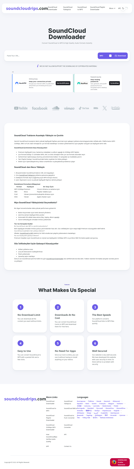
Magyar (111, 403)
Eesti (87, 403)
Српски (122, 415)
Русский (99, 408)
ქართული (99, 415)
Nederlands (106, 406)
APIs (119, 8)
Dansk (99, 401)
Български (81, 401)
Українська (106, 411)
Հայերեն (104, 413)
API (65, 434)
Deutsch (107, 401)
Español (80, 403)
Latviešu (96, 406)
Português (81, 408)
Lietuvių (87, 406)
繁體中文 (89, 411)
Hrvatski (113, 415)
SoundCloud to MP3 (26, 233)
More (111, 8)
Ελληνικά (116, 401)
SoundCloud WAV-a (70, 408)
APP (47, 446)
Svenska (80, 411)
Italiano (120, 403)
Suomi (94, 403)
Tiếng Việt (86, 418)
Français (102, 403)
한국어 (95, 418)
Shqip (89, 413)
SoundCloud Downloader (54, 259)
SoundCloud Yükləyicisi (27, 175)
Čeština (91, 401)
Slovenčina (110, 408)
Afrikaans (80, 413)
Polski (116, 406)
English (117, 411)
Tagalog (89, 415)
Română (91, 408)
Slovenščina (121, 408)
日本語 (79, 406)
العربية (96, 413)
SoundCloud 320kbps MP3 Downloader (51, 427)
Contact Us (67, 446)
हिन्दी (106, 415)
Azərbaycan (115, 413)
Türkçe (97, 411)
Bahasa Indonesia (106, 418)
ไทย (78, 418)
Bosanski (80, 415)
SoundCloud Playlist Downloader (50, 417)
